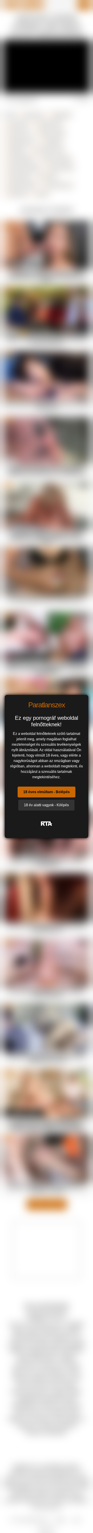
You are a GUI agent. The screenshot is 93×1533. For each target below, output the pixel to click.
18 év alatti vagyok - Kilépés (46, 805)
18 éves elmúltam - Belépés (46, 792)
